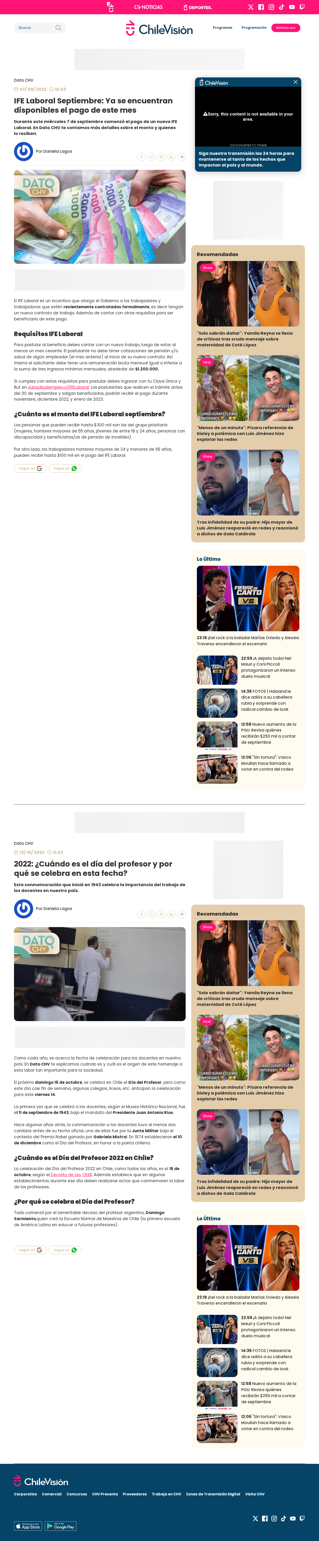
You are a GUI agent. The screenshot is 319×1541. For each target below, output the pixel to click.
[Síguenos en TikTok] (281, 7)
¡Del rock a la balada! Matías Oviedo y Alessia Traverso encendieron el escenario (248, 641)
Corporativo (25, 1494)
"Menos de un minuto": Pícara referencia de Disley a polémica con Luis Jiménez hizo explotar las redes (245, 433)
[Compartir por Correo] (181, 157)
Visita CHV (255, 1494)
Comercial (52, 1494)
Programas (222, 27)
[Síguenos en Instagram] (271, 7)
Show (207, 267)
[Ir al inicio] (159, 28)
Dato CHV (23, 80)
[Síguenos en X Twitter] (251, 7)
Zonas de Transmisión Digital (213, 1494)
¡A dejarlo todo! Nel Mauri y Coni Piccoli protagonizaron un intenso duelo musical (268, 667)
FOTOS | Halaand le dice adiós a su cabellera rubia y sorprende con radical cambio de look (266, 700)
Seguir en (27, 468)
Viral (207, 362)
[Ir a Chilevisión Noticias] (148, 7)
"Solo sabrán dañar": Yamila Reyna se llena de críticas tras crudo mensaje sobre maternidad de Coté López (245, 339)
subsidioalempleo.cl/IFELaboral (58, 387)
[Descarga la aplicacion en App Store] (60, 1526)
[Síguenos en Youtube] (292, 7)
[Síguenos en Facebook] (261, 7)
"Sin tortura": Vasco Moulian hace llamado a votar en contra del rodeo (267, 763)
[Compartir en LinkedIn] (171, 157)
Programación (254, 27)
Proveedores (135, 1494)
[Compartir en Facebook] (141, 157)
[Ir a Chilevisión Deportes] (198, 7)
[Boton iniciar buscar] (58, 28)
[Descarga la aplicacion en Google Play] (28, 1526)
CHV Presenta (105, 1494)
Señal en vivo (286, 27)
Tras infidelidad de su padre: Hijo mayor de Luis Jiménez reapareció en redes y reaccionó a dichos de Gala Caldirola (247, 528)
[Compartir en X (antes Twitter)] (161, 157)
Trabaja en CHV (166, 1494)
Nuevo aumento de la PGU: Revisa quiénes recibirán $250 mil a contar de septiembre (268, 733)
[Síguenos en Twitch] (302, 7)
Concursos (77, 1494)
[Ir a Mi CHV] (110, 7)
